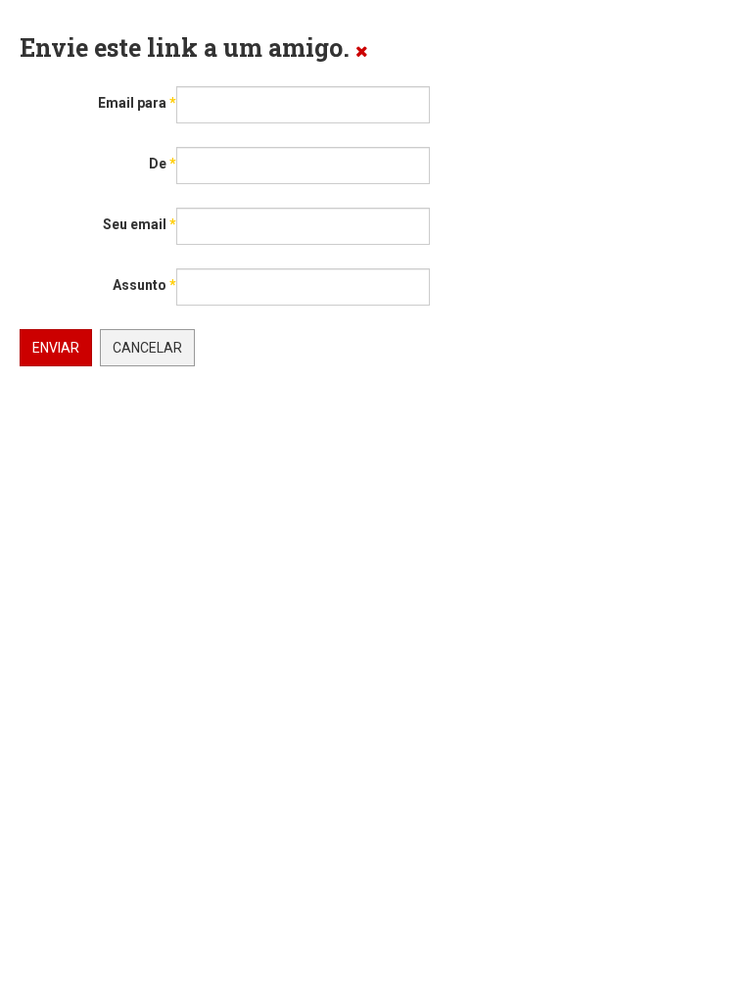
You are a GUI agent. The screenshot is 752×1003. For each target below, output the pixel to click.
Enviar (55, 348)
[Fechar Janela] (361, 50)
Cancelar (147, 348)
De (162, 163)
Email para (137, 103)
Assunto (144, 285)
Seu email (139, 224)
